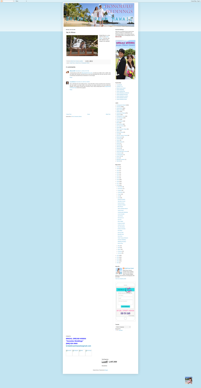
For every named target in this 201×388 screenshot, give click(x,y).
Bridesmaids (119, 137)
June (119, 197)
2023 (118, 172)
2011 (118, 262)
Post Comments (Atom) (77, 116)
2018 (118, 181)
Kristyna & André (121, 223)
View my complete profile (120, 278)
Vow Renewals (120, 117)
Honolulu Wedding (122, 239)
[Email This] (86, 61)
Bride (118, 122)
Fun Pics (119, 219)
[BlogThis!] (87, 61)
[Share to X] (89, 61)
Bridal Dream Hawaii (121, 88)
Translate (121, 330)
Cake (118, 133)
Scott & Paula (121, 210)
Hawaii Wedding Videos (122, 99)
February (120, 251)
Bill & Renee (120, 206)
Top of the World (121, 227)
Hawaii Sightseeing (121, 91)
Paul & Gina (120, 243)
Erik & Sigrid (120, 221)
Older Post (108, 114)
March (119, 249)
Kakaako (118, 148)
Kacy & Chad (120, 232)
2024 (118, 170)
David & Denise (121, 203)
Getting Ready (120, 141)
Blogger (106, 370)
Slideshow (119, 146)
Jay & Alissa (120, 215)
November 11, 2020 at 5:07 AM (82, 70)
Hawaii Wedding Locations (122, 96)
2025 (118, 168)
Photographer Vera (121, 116)
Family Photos (72, 62)
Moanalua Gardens (121, 159)
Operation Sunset (121, 201)
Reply (71, 77)
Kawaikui (119, 145)
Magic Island (119, 109)
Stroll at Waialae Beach (123, 208)
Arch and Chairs (120, 125)
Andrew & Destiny (121, 228)
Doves (118, 157)
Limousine (119, 138)
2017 (118, 183)
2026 (118, 166)
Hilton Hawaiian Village (122, 129)
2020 (118, 177)
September (120, 192)
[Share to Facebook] (90, 61)
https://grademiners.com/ (87, 72)
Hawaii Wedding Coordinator (123, 92)
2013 (118, 259)
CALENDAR (119, 84)
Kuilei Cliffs (119, 156)
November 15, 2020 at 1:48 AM (83, 81)
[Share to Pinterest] (92, 61)
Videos (118, 130)
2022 (118, 174)
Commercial (119, 153)
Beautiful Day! (121, 234)
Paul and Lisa (121, 217)
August (119, 194)
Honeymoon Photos (121, 113)
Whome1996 (72, 70)
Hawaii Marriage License (122, 151)
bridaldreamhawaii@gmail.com (78, 346)
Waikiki (118, 111)
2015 (118, 255)
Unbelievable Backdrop (123, 212)
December (120, 186)
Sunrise (118, 143)
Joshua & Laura (121, 225)
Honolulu (119, 106)
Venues (118, 140)
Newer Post (68, 114)
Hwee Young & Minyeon (123, 237)
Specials (118, 161)
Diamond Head (120, 132)
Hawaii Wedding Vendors (122, 97)
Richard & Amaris (121, 199)
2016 (118, 185)
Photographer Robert (85, 62)
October (120, 190)
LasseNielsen (73, 81)
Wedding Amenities (122, 241)
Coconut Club (119, 149)
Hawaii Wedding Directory (122, 94)
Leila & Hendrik (121, 214)
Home (88, 114)
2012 (118, 260)
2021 (118, 176)
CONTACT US (120, 86)
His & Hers (120, 236)
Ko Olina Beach (120, 154)
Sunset (118, 119)
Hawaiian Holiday (121, 204)
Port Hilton (120, 230)
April (119, 247)
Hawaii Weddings (120, 89)
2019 (118, 179)
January (120, 253)
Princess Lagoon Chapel (122, 135)
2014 (118, 257)
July (119, 196)
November (120, 188)
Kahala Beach (120, 108)
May (119, 245)
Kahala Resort (78, 62)
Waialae (118, 114)
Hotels (118, 127)
